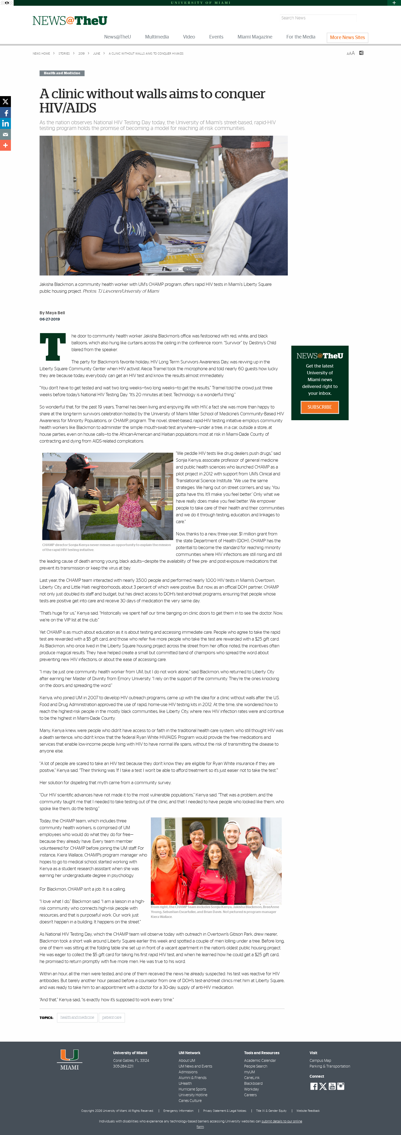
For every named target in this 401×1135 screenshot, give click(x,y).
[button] (389, 1120)
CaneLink (252, 1078)
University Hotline (193, 1095)
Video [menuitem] (189, 37)
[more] (5, 145)
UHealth (185, 1084)
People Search (255, 1066)
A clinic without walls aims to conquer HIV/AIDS (146, 53)
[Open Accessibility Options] (7, 3)
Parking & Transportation (330, 1066)
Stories (64, 53)
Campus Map (320, 1061)
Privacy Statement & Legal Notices (224, 1110)
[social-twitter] (323, 1085)
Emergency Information (178, 1110)
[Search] (363, 18)
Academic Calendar (260, 1061)
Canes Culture (190, 1101)
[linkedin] (5, 123)
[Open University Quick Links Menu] (394, 3)
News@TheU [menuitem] (117, 37)
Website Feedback (308, 1110)
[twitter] (5, 101)
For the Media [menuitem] (300, 37)
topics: (46, 1018)
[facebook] (5, 112)
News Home (41, 53)
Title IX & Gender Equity (271, 1110)
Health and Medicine (62, 73)
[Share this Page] (357, 56)
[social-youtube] (332, 1086)
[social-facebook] (314, 1086)
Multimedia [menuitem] (157, 37)
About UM (187, 1061)
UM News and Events (195, 1066)
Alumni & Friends (193, 1078)
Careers (250, 1095)
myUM (249, 1072)
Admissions (188, 1072)
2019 (81, 53)
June (96, 53)
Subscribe (320, 407)
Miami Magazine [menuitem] (255, 37)
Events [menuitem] (216, 37)
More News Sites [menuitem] (347, 37)
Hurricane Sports (192, 1089)
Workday (251, 1089)
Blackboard (253, 1084)
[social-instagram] (340, 1086)
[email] (5, 134)
